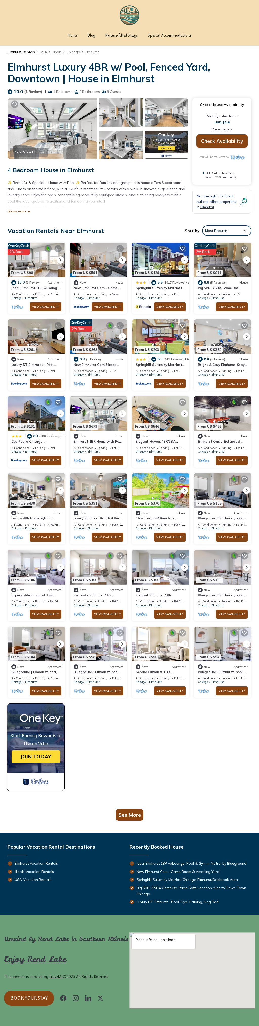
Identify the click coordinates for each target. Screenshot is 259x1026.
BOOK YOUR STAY (29, 998)
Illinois (57, 52)
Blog (91, 35)
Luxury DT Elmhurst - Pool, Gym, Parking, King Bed (178, 902)
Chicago (73, 52)
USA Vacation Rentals (33, 879)
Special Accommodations (170, 35)
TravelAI (56, 976)
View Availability (45, 306)
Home (72, 35)
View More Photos (28, 152)
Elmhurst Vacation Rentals (36, 863)
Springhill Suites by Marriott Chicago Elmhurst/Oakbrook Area (187, 879)
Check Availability (222, 141)
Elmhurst (92, 52)
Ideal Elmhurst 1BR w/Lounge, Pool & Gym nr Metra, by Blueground (191, 863)
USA (43, 52)
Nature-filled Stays (121, 35)
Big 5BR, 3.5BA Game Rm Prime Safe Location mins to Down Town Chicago (191, 891)
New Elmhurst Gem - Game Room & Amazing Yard (178, 871)
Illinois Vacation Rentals (34, 871)
